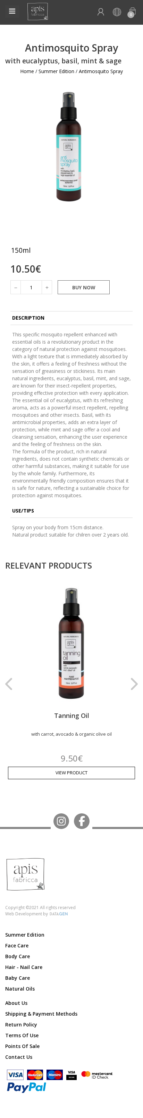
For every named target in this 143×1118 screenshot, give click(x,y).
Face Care (16, 945)
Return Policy (21, 1024)
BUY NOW (83, 287)
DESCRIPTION (28, 317)
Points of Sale (22, 1046)
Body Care (17, 956)
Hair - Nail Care (23, 967)
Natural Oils (20, 988)
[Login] (100, 12)
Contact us (18, 1057)
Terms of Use (22, 1035)
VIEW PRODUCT (71, 772)
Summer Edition (56, 71)
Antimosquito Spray (101, 71)
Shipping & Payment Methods (41, 1013)
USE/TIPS (23, 510)
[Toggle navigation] (12, 11)
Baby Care (17, 978)
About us (16, 1003)
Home (27, 71)
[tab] (71, 318)
